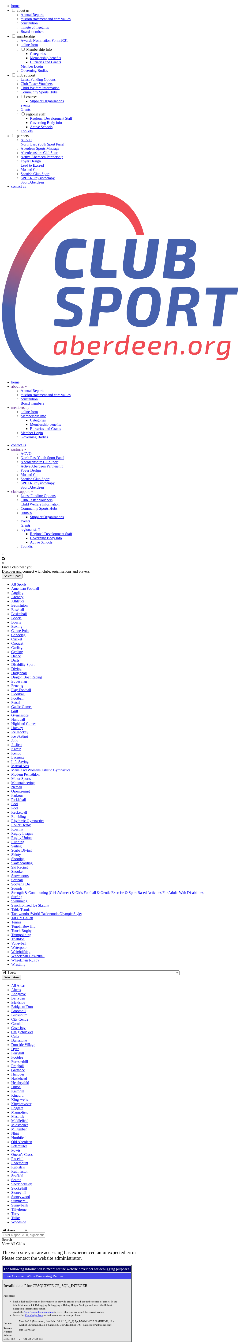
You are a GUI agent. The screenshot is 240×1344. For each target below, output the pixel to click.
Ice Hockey (19, 732)
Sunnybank (19, 1205)
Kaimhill (17, 1091)
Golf (14, 711)
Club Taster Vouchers (36, 84)
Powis (15, 1150)
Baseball (17, 610)
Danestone (19, 1040)
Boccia (16, 618)
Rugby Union (21, 838)
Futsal (15, 703)
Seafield (17, 1176)
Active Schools (41, 127)
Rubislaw (18, 1167)
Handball (18, 719)
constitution (29, 23)
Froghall (17, 1066)
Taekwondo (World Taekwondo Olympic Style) (46, 914)
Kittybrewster (21, 1104)
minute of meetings (35, 27)
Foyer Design (31, 161)
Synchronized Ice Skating (30, 905)
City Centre (19, 1019)
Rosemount (19, 1163)
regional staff (35, 114)
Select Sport (12, 576)
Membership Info (39, 49)
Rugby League (22, 833)
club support (26, 75)
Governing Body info (46, 123)
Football (17, 698)
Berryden (18, 998)
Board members (32, 32)
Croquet (17, 643)
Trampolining (21, 935)
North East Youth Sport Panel (42, 144)
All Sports (18, 584)
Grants (25, 109)
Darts (15, 660)
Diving (16, 669)
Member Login (32, 66)
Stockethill (19, 1188)
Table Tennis (20, 909)
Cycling (17, 652)
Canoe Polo (20, 631)
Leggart (17, 1108)
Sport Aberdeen (32, 182)
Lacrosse (17, 757)
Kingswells (19, 1100)
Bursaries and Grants (45, 62)
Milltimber (19, 1129)
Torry (15, 1214)
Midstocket (19, 1125)
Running (17, 842)
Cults (15, 1036)
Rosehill (17, 1159)
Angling (17, 593)
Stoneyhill (18, 1193)
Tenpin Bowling (23, 926)
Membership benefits (45, 58)
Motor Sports (21, 779)
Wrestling (18, 964)
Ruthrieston (19, 1171)
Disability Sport (22, 664)
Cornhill (17, 1024)
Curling (16, 648)
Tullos (15, 1218)
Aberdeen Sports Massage (40, 148)
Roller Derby (21, 825)
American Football (25, 588)
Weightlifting (20, 952)
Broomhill (18, 1011)
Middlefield (19, 1121)
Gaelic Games (21, 707)
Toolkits (27, 131)
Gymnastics (20, 715)
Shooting (18, 859)
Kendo (16, 753)
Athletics (17, 601)
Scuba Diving (21, 850)
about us (23, 10)
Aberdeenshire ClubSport (39, 153)
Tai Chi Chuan (22, 918)
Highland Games (23, 724)
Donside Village (23, 1045)
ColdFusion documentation (39, 1312)
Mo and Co (29, 170)
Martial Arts (20, 766)
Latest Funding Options (38, 79)
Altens (16, 990)
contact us (18, 186)
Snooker (17, 871)
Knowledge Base (34, 1315)
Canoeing (18, 635)
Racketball (19, 812)
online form (29, 45)
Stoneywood (20, 1197)
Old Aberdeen (21, 1142)
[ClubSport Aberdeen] (120, 374)
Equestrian (19, 681)
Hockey (17, 728)
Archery (17, 597)
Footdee (17, 1057)
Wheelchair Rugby (25, 960)
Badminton (19, 605)
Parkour (17, 795)
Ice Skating (19, 736)
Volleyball (18, 943)
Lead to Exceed (32, 165)
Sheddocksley (21, 1184)
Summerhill (19, 1201)
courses (31, 97)
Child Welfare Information (40, 88)
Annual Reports (32, 15)
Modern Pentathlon (25, 774)
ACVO (26, 140)
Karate (16, 749)
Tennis (16, 922)
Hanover (17, 1074)
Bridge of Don (22, 1007)
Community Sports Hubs (39, 92)
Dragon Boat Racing (26, 677)
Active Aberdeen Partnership (42, 157)
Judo (14, 741)
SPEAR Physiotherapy (38, 178)
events (25, 105)
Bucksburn (19, 1015)
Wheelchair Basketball (28, 956)
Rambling (18, 817)
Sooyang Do (20, 884)
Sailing (16, 846)
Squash (16, 888)
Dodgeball (19, 673)
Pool (14, 804)
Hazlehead (19, 1078)
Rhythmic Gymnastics (27, 821)
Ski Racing (19, 867)
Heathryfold (20, 1083)
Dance (16, 656)
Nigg (15, 1133)
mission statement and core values (46, 19)
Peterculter (19, 1146)
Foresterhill (19, 1062)
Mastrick (17, 1116)
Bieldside (18, 1002)
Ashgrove (18, 994)
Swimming (19, 901)
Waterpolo (18, 948)
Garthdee (18, 1070)
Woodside (18, 1222)
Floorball (18, 694)
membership (26, 36)
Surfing (16, 897)
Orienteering (20, 791)
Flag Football (21, 690)
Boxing (16, 626)
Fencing (17, 686)
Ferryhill (17, 1053)
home (15, 6)
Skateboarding (22, 863)
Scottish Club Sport (35, 174)
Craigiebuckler (22, 1032)
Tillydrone (18, 1209)
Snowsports (20, 876)
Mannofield (19, 1112)
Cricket (16, 639)
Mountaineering (23, 783)
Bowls (16, 622)
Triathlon (18, 939)
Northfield (18, 1138)
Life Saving (20, 762)
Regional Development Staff (51, 118)
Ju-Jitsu (16, 745)
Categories (38, 54)
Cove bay (18, 1028)
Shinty (16, 855)
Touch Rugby (21, 931)
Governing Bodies (34, 71)
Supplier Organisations (47, 101)
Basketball (19, 614)
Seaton (16, 1180)
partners (23, 136)
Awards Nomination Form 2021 (44, 40)
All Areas (18, 986)
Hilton (16, 1087)
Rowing (17, 829)
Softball (17, 880)
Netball (16, 787)
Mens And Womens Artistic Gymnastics (40, 770)
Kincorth (17, 1095)
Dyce (15, 1049)
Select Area (11, 977)
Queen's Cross (22, 1154)
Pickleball (18, 800)
